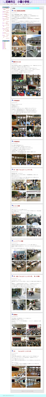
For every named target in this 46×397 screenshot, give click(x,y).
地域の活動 (27, 4)
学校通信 (15, 4)
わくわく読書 (16, 205)
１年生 (4, 42)
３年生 (4, 44)
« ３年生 (22, 391)
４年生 (4, 45)
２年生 (4, 43)
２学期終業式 (16, 141)
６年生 (4, 47)
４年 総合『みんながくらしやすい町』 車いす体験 (26, 276)
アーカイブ (29, 391)
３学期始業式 (16, 100)
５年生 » (32, 391)
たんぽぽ (4, 48)
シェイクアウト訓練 (18, 241)
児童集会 (15, 314)
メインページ (25, 391)
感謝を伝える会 (17, 61)
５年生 (4, 46)
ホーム (4, 4)
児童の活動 (19, 4)
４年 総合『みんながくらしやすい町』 (23, 169)
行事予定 (12, 4)
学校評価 (23, 4)
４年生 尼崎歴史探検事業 (19, 10)
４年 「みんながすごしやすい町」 (22, 351)
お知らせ (8, 4)
